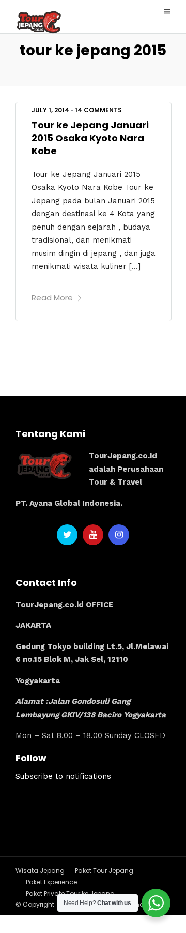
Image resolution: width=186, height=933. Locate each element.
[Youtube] (93, 534)
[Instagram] (119, 534)
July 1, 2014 (50, 110)
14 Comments (98, 110)
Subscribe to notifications (63, 776)
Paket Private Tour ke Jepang (70, 893)
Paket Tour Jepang (104, 870)
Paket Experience (51, 882)
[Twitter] (67, 534)
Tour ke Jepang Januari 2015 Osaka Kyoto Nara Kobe (90, 137)
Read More (52, 297)
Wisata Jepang (40, 870)
